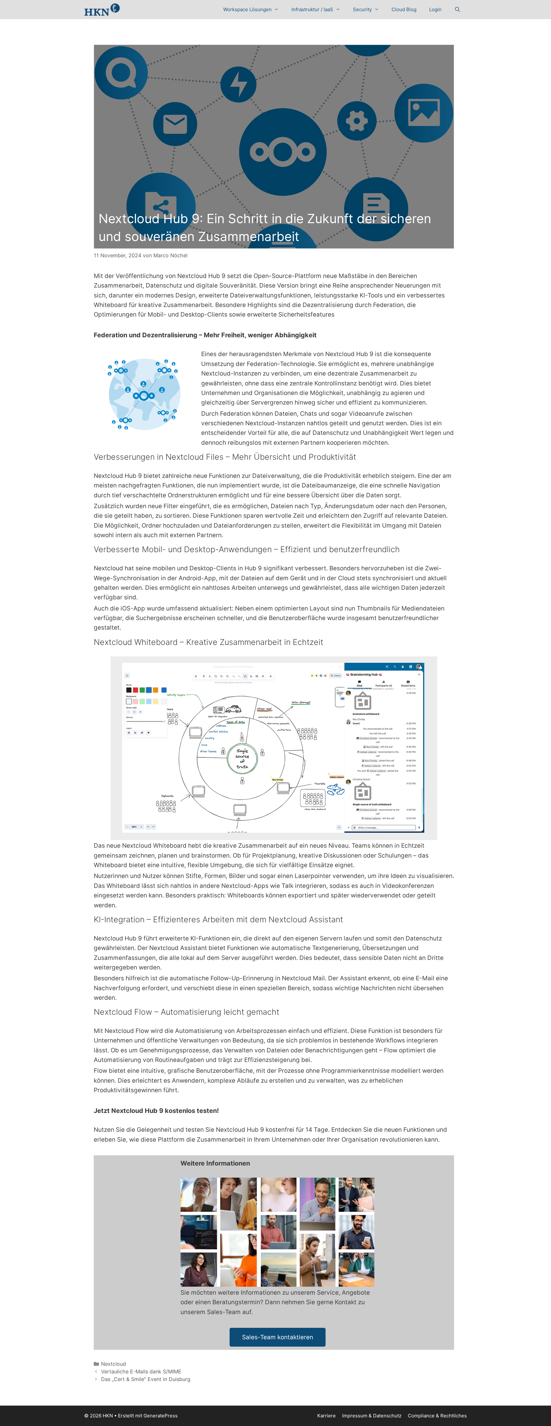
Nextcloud (113, 1364)
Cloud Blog (404, 9)
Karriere (326, 1416)
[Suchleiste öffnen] (457, 9)
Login (435, 9)
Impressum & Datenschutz (371, 1416)
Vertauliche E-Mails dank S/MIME (141, 1371)
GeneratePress (160, 1416)
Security (362, 9)
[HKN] (102, 9)
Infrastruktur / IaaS (312, 9)
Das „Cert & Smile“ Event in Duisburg (145, 1379)
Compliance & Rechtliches (437, 1416)
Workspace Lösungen (247, 9)
